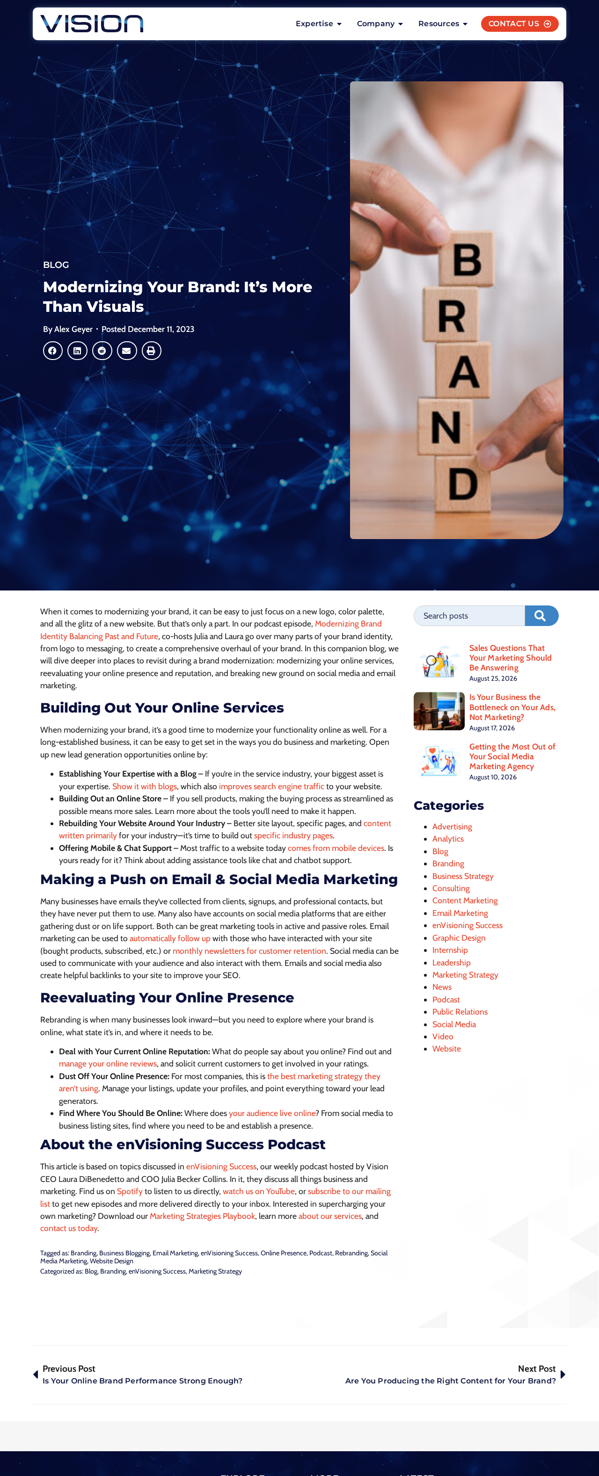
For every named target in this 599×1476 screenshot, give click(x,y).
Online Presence (284, 1253)
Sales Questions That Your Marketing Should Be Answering (510, 657)
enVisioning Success (221, 1166)
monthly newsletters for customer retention (249, 951)
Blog (56, 264)
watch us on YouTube (259, 1191)
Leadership (451, 962)
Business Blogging (124, 1253)
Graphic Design (459, 938)
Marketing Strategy (215, 1271)
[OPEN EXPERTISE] (339, 24)
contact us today (68, 1228)
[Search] (542, 615)
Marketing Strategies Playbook (202, 1216)
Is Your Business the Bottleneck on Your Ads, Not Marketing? (512, 706)
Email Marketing (175, 1253)
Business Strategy (463, 876)
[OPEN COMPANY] (400, 24)
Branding (83, 1253)
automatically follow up (170, 938)
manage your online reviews (108, 1063)
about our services (330, 1216)
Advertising (452, 826)
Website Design (111, 1261)
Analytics (448, 838)
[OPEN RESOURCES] (465, 24)
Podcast (320, 1253)
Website (446, 1048)
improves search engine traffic (271, 786)
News (442, 987)
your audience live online (272, 1113)
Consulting (451, 888)
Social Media (454, 1024)
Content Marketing (465, 900)
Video (442, 1036)
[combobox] (469, 615)
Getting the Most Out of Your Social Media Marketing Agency (512, 756)
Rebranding (351, 1253)
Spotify (130, 1191)
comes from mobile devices (336, 848)
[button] (53, 350)
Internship (450, 950)
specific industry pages (293, 835)
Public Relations (460, 1011)
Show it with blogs (144, 786)
